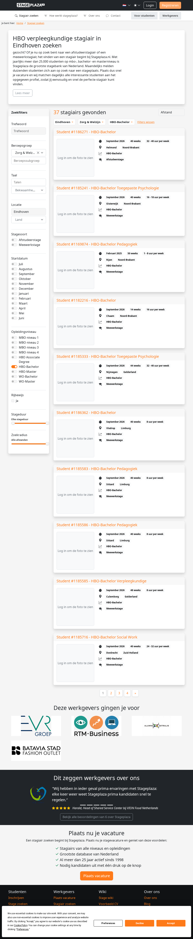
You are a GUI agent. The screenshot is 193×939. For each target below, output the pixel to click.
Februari (25, 298)
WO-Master (27, 381)
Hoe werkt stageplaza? (63, 15)
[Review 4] (103, 805)
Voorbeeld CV (108, 904)
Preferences (108, 923)
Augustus (25, 269)
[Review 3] (96, 805)
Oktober (25, 279)
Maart (23, 303)
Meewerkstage (29, 245)
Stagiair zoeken (28, 15)
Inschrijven (16, 898)
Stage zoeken (18, 904)
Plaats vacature (96, 875)
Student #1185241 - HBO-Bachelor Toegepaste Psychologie (108, 188)
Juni (21, 318)
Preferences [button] (23, 929)
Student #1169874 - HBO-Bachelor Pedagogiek (97, 244)
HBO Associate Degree (29, 359)
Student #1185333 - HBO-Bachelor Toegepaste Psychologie (108, 356)
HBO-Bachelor (29, 367)
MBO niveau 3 (29, 347)
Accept (171, 923)
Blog (147, 904)
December (26, 289)
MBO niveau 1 (29, 337)
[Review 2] (90, 805)
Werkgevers (170, 15)
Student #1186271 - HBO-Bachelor (86, 131)
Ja (17, 401)
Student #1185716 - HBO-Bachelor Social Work (97, 637)
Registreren (170, 5)
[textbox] (26, 190)
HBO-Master (28, 372)
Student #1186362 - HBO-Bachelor (86, 412)
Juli (21, 264)
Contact (115, 15)
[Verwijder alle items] (38, 153)
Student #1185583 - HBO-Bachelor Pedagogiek (97, 468)
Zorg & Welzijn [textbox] (25, 153)
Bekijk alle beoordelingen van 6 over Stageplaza (96, 817)
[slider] (13, 423)
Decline (140, 923)
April (22, 308)
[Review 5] (110, 805)
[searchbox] (29, 160)
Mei (21, 313)
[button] (127, 5)
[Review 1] (83, 805)
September (27, 274)
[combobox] (28, 152)
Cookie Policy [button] (20, 925)
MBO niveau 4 (29, 352)
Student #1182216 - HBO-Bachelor (86, 300)
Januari (24, 293)
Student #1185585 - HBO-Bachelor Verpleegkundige (101, 580)
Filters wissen (146, 122)
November (26, 284)
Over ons (94, 15)
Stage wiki (106, 898)
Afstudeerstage (30, 240)
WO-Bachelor (28, 376)
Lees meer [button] (22, 93)
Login (150, 5)
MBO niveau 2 (29, 342)
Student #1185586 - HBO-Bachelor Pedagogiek (97, 524)
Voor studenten (144, 15)
